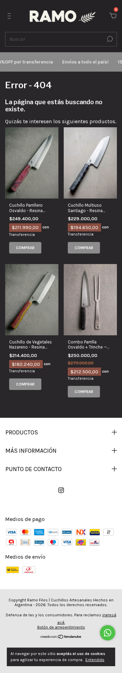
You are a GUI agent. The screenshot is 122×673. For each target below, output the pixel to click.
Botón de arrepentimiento (61, 627)
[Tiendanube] (61, 637)
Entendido (94, 659)
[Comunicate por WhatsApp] (107, 632)
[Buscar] (109, 39)
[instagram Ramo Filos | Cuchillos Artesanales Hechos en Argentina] (61, 490)
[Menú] (10, 16)
